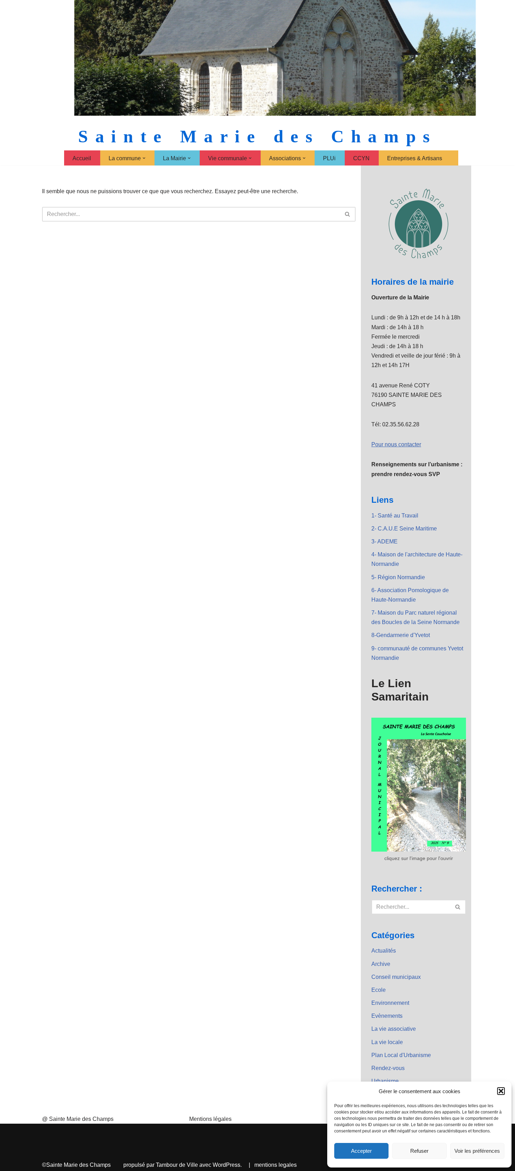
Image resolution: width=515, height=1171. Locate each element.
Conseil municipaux (396, 977)
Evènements (387, 1016)
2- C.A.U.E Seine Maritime (404, 529)
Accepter (361, 1151)
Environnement (390, 1003)
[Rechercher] (348, 214)
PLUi (329, 158)
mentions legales (275, 1165)
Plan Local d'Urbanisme (401, 1055)
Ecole (378, 990)
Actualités (383, 951)
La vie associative (393, 1029)
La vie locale (387, 1042)
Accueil (82, 158)
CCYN (361, 158)
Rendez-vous (388, 1068)
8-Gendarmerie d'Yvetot (400, 635)
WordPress (226, 1165)
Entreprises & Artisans (414, 158)
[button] (500, 1091)
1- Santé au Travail (394, 516)
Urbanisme (385, 1081)
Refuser (419, 1151)
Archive (380, 964)
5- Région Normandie (398, 577)
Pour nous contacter (396, 444)
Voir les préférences (477, 1151)
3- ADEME (384, 541)
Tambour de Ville (177, 1165)
